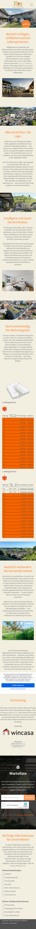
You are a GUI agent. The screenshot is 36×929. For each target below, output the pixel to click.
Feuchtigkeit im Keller (12, 912)
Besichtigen (23, 489)
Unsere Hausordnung (12, 915)
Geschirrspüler (10, 881)
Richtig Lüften (9, 905)
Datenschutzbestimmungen (25, 815)
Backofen (8, 874)
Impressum (5, 923)
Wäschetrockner (10, 891)
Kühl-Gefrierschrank (12, 888)
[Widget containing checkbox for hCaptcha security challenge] (15, 805)
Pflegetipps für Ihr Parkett (14, 908)
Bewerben (30, 489)
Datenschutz (13, 923)
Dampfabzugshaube (11, 877)
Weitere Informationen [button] (18, 689)
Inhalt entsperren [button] (18, 685)
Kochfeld (8, 884)
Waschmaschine (10, 895)
